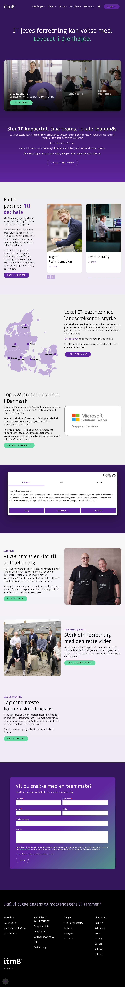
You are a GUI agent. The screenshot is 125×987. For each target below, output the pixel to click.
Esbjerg (98, 938)
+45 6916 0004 (10, 923)
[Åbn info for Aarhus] (28, 344)
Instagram (69, 933)
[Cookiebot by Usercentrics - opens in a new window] (105, 475)
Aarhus (98, 933)
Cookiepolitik (40, 931)
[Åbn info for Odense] (31, 359)
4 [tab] (103, 278)
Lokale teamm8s (78, 354)
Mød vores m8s (16, 738)
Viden (51, 6)
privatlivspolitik (25, 849)
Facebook (68, 938)
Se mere (53, 266)
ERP (6, 245)
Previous (48, 277)
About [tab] (99, 482)
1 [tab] (89, 278)
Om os (62, 6)
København (100, 928)
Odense (98, 944)
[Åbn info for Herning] (15, 344)
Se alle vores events (80, 663)
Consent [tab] (26, 482)
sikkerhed (28, 242)
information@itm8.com (15, 928)
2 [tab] (94, 278)
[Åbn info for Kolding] (21, 357)
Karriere (75, 6)
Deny (27, 510)
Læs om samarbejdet (19, 445)
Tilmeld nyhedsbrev (73, 923)
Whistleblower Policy (44, 936)
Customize (61, 510)
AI (21, 242)
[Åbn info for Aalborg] (25, 325)
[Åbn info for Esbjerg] (9, 358)
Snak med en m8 (16, 275)
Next (53, 277)
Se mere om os (15, 599)
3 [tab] (99, 278)
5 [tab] (108, 278)
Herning (99, 923)
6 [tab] (113, 278)
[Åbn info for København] (55, 354)
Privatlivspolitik (41, 926)
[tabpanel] (64, 238)
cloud (23, 239)
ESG (36, 942)
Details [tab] (62, 482)
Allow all (98, 510)
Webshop (89, 6)
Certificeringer (41, 947)
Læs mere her (21, 102)
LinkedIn (68, 928)
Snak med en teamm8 (62, 162)
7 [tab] (118, 278)
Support (111, 6)
